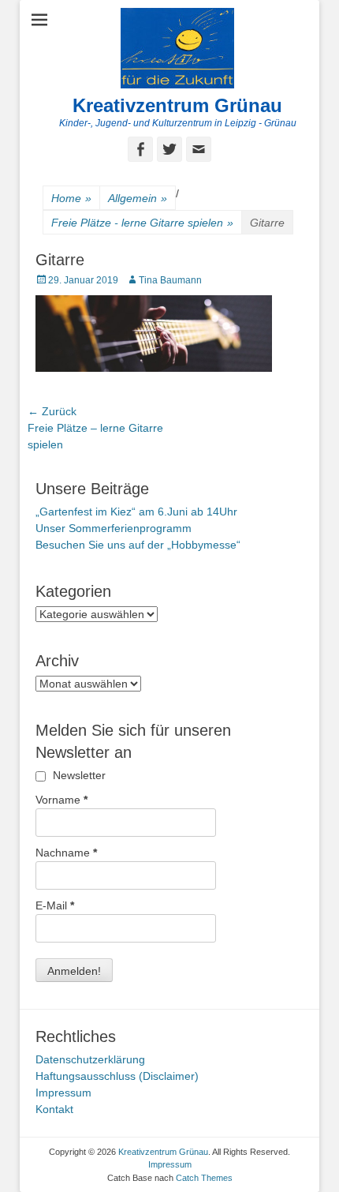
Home (71, 198)
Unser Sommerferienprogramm (113, 528)
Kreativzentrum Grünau (177, 105)
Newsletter (78, 775)
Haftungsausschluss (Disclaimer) (117, 1076)
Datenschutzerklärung (90, 1059)
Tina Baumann (170, 280)
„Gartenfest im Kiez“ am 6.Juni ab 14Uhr (136, 511)
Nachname (66, 852)
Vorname (61, 799)
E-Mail (54, 905)
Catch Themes (204, 1178)
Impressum (63, 1092)
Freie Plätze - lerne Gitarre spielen (142, 222)
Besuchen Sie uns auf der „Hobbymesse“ (137, 544)
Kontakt (54, 1109)
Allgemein (137, 198)
